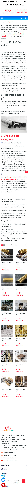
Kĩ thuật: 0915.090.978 (10, 458)
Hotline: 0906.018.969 (21, 10)
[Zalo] (8, 486)
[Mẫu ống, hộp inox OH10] (7, 280)
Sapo (17, 482)
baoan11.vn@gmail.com (10, 460)
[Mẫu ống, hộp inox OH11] (21, 255)
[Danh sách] (4, 245)
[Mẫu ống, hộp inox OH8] (7, 305)
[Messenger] (3, 480)
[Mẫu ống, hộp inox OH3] (21, 356)
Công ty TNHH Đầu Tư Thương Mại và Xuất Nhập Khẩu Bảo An (12, 34)
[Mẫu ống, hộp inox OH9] (21, 280)
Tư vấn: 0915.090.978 (21, 12)
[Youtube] (5, 486)
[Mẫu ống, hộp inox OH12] (7, 255)
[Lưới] (2, 245)
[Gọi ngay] (3, 485)
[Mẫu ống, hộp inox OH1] (21, 381)
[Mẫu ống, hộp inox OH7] (21, 305)
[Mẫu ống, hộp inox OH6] (7, 331)
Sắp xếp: (10, 245)
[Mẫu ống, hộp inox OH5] (21, 331)
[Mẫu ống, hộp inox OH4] (7, 356)
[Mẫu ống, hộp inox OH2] (7, 381)
